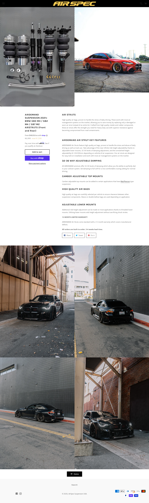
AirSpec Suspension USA (78, 494)
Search (75, 485)
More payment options (37, 163)
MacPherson (125, 181)
